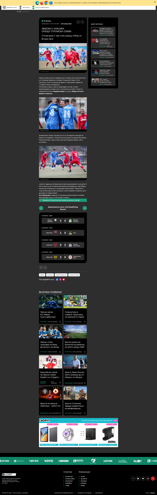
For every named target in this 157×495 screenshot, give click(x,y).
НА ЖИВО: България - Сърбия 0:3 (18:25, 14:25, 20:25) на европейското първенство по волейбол (106, 31)
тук (115, 420)
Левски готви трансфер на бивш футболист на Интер (49, 344)
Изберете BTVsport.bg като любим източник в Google (61, 200)
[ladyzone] (103, 461)
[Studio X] (152, 493)
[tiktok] (138, 478)
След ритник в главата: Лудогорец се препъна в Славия (74, 314)
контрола (50, 275)
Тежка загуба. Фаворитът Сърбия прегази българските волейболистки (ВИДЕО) (106, 53)
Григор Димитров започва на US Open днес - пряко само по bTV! (106, 62)
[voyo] (43, 461)
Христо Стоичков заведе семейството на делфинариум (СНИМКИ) (74, 406)
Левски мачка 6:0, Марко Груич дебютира (47, 314)
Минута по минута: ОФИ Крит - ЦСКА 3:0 (50, 404)
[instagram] (148, 478)
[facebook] (133, 478)
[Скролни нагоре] (153, 478)
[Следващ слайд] (85, 208)
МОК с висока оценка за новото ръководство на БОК (105, 80)
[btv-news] (58, 461)
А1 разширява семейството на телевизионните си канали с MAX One (104, 41)
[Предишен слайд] (41, 208)
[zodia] (118, 461)
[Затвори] (155, 2)
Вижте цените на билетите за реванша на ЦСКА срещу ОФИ (74, 344)
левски (42, 275)
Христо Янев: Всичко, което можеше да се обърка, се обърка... (75, 374)
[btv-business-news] (73, 461)
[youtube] (143, 478)
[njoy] (132, 461)
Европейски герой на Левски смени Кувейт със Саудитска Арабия (50, 375)
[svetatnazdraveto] (88, 461)
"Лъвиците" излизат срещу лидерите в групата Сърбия (104, 71)
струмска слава (74, 275)
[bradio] (147, 461)
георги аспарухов (61, 275)
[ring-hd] (29, 461)
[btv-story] (14, 461)
